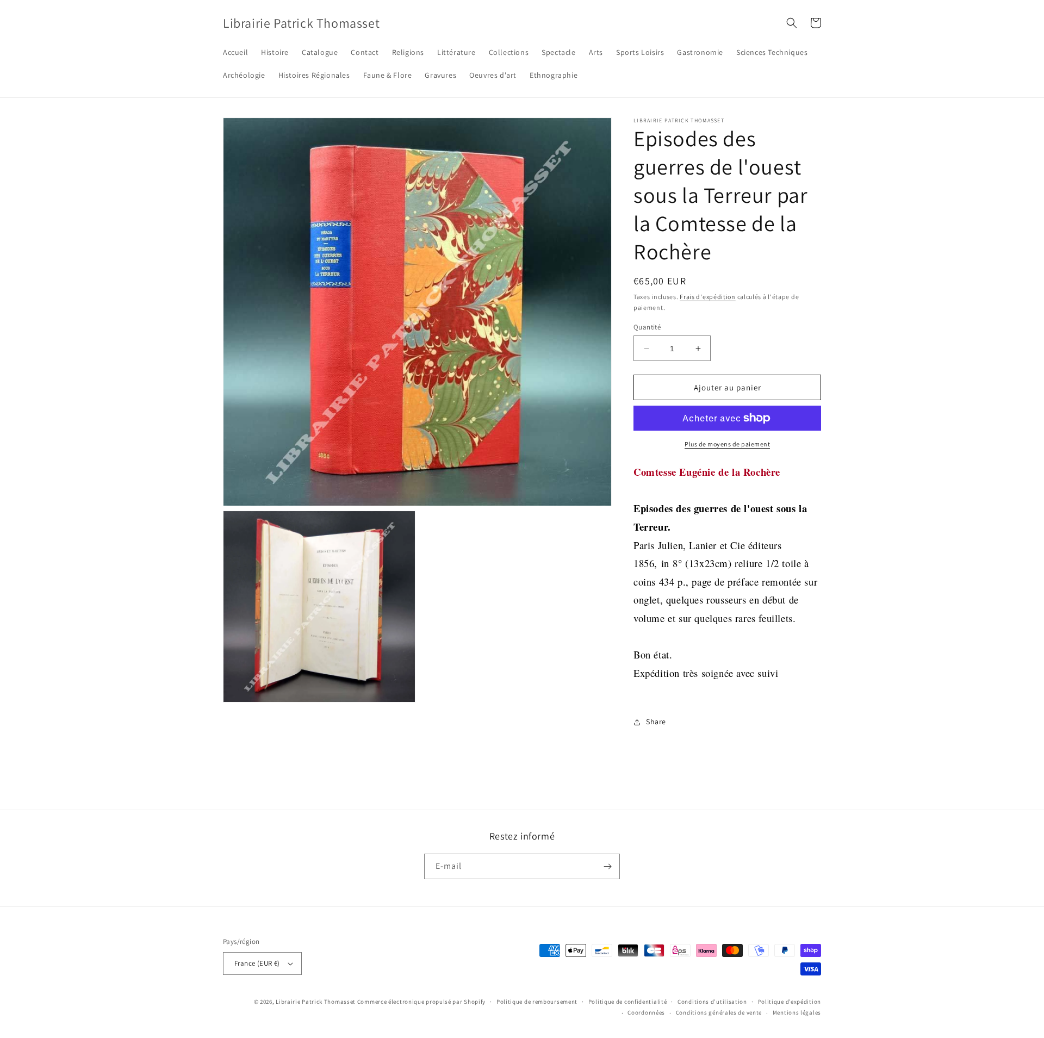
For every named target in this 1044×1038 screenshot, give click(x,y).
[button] (792, 23)
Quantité (647, 327)
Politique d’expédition (789, 1001)
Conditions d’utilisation (712, 1001)
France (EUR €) (257, 963)
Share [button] (656, 721)
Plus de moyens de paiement (727, 444)
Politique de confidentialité (627, 1001)
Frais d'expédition (708, 297)
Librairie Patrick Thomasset (316, 1001)
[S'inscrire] (607, 866)
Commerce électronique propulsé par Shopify (421, 1001)
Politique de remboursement (536, 1001)
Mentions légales (797, 1012)
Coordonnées (646, 1012)
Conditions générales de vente (719, 1012)
